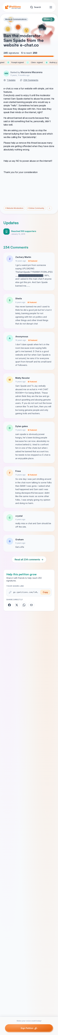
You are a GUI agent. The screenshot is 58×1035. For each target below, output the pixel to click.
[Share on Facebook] (9, 605)
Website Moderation (14, 208)
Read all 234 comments (29, 559)
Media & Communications (15, 19)
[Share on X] (17, 605)
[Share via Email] (31, 605)
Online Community (36, 208)
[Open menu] (51, 7)
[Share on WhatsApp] (24, 605)
